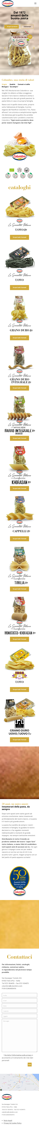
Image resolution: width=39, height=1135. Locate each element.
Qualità (12, 84)
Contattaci (27, 26)
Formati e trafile (24, 84)
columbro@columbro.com (12, 986)
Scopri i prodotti (12, 26)
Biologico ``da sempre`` (10, 87)
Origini (4, 84)
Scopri (30, 36)
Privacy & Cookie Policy (12, 1123)
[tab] (4, 84)
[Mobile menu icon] (35, 3)
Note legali (8, 1120)
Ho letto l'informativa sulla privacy (18, 1055)
